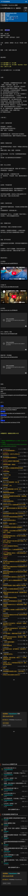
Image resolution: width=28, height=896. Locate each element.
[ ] (8, 769)
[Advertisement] (14, 695)
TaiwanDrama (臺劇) (13, 5)
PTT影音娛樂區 (4, 5)
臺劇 (11, 713)
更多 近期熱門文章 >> (14, 809)
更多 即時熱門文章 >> (14, 867)
